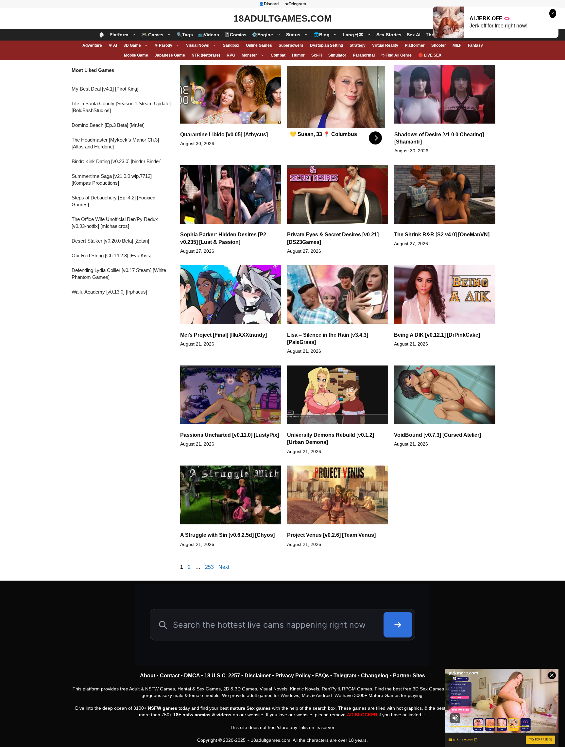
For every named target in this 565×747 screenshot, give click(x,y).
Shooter (438, 45)
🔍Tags (185, 34)
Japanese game (170, 55)
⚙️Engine (262, 34)
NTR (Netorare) (206, 55)
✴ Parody (163, 45)
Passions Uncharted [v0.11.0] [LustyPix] (229, 435)
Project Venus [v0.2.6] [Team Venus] (331, 535)
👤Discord (269, 4)
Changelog (374, 675)
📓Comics (235, 34)
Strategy (358, 45)
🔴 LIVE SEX (429, 55)
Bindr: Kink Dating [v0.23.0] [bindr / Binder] (117, 161)
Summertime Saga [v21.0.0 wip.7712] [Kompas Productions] (112, 179)
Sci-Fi (316, 55)
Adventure (92, 45)
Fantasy (475, 45)
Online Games (259, 45)
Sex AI (413, 34)
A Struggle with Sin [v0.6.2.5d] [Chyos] (227, 535)
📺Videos (208, 34)
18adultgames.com (270, 740)
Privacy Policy (293, 675)
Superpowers (291, 45)
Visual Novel (197, 45)
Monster (249, 55)
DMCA (192, 675)
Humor (298, 55)
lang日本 (353, 34)
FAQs (322, 675)
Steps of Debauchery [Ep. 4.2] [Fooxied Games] (113, 201)
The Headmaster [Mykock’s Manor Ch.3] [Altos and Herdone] (115, 143)
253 (210, 567)
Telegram (345, 675)
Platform (119, 34)
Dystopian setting (326, 45)
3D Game (132, 45)
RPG (231, 55)
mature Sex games (250, 708)
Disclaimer (258, 675)
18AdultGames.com (282, 18)
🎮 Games (152, 34)
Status (293, 34)
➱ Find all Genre (396, 55)
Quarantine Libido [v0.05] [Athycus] (224, 134)
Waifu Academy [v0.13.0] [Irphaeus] (109, 292)
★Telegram (295, 4)
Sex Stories (389, 34)
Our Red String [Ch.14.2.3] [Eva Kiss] (111, 255)
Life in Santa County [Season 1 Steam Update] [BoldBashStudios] (121, 107)
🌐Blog (322, 34)
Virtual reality (385, 45)
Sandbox (231, 45)
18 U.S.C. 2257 (222, 675)
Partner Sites (409, 675)
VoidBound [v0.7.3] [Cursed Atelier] (437, 435)
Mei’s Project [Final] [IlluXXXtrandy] (223, 335)
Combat (278, 55)
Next (227, 567)
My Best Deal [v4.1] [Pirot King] (105, 89)
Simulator (337, 55)
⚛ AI (113, 45)
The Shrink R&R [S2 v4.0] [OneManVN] (441, 234)
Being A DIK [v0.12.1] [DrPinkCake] (437, 335)
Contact (170, 675)
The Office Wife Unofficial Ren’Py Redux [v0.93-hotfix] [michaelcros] (115, 222)
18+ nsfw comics (192, 714)
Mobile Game (136, 55)
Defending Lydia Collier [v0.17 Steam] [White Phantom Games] (119, 273)
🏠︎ (101, 34)
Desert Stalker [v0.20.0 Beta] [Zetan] (110, 241)
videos (223, 714)
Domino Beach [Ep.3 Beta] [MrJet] (108, 125)
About (147, 675)
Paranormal (364, 55)
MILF (457, 45)
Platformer (415, 45)
